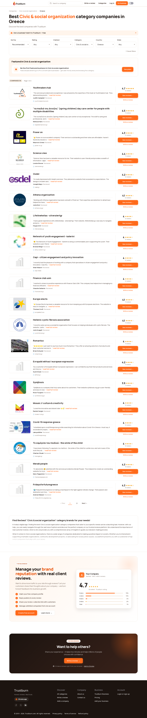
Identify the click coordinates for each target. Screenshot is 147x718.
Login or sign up (123, 694)
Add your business (101, 701)
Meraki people (40, 463)
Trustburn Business (102, 694)
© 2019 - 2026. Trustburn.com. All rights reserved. (32, 714)
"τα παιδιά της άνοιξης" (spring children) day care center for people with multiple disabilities (71, 110)
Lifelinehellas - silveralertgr (47, 215)
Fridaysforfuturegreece (45, 484)
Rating (34, 40)
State (119, 40)
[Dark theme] (131, 3)
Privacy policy (57, 714)
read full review (55, 95)
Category (78, 40)
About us (80, 694)
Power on (38, 132)
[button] (20, 44)
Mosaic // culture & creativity (48, 403)
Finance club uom (42, 278)
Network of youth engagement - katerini (53, 236)
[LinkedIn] (25, 705)
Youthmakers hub (42, 87)
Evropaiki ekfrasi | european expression (53, 361)
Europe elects (40, 299)
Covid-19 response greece (46, 422)
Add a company (63, 701)
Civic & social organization (28, 11)
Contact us (81, 697)
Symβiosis (38, 382)
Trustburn (21, 690)
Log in (112, 3)
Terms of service (70, 714)
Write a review (89, 3)
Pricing (97, 697)
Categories (102, 3)
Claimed (56, 40)
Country (99, 40)
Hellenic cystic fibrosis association (51, 319)
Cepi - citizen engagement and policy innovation (58, 257)
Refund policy (83, 714)
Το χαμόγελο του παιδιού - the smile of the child (58, 442)
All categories (62, 694)
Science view (40, 153)
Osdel (36, 173)
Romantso (38, 340)
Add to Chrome (89, 666)
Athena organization (44, 194)
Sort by (13, 40)
